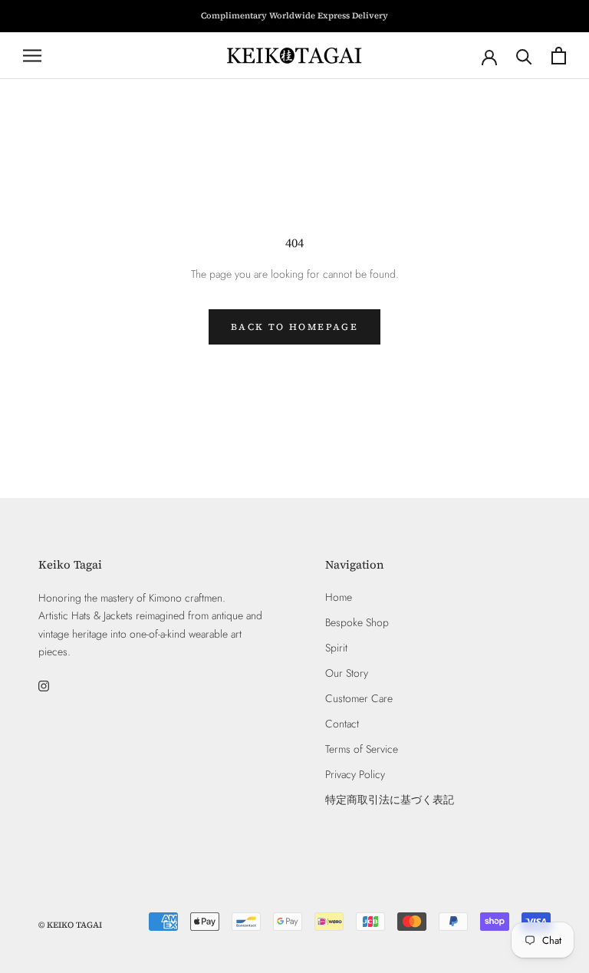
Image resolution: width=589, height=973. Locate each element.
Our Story (346, 673)
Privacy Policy (355, 774)
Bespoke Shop (357, 622)
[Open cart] (558, 55)
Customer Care (359, 698)
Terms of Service (361, 749)
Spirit (336, 647)
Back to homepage (294, 327)
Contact (342, 723)
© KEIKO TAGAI (70, 925)
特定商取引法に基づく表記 (389, 799)
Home (338, 597)
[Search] (524, 56)
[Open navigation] (32, 55)
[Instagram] (43, 685)
